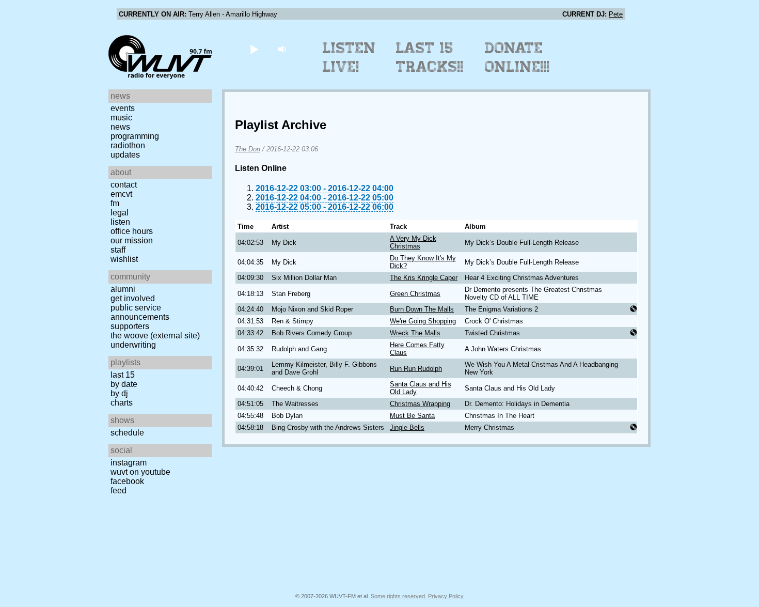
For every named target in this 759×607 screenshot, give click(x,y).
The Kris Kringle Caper (423, 278)
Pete (616, 14)
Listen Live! (349, 57)
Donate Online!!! (517, 57)
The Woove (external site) (155, 335)
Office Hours (131, 231)
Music (121, 117)
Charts (121, 402)
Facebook (127, 481)
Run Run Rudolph (416, 368)
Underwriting (133, 344)
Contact (123, 184)
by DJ (119, 393)
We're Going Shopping (423, 321)
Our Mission (131, 240)
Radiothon (127, 145)
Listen (120, 221)
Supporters (129, 326)
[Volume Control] (283, 48)
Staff (117, 249)
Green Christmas (415, 294)
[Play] (253, 48)
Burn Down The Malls (422, 309)
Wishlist (124, 259)
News (120, 126)
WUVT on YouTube (140, 472)
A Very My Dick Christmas (413, 242)
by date (123, 384)
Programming (134, 136)
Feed (118, 490)
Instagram (128, 462)
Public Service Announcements (139, 312)
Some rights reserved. (398, 596)
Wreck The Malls (415, 333)
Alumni (122, 289)
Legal (119, 212)
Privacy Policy (446, 596)
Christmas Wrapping (420, 404)
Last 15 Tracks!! (430, 57)
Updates (125, 154)
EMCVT (121, 194)
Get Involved (132, 298)
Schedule (127, 432)
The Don (247, 149)
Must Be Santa (412, 415)
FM (114, 203)
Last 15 (122, 374)
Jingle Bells (407, 427)
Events (122, 108)
